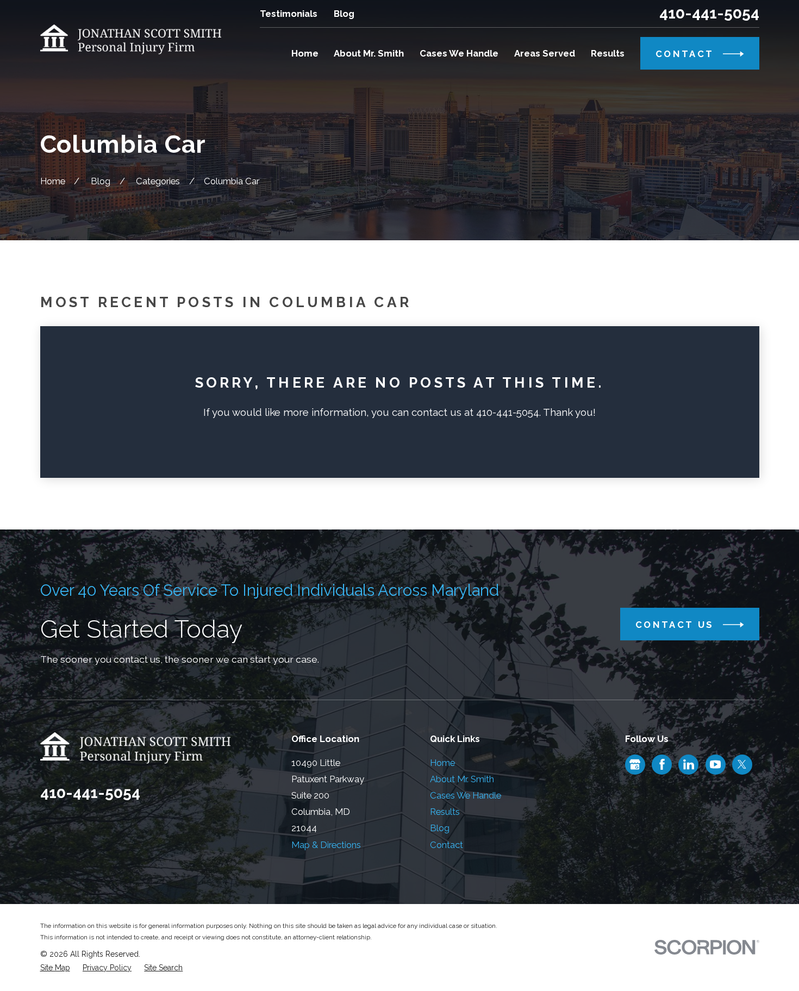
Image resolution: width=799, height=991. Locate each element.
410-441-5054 (709, 13)
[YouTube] (715, 764)
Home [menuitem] (305, 53)
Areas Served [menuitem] (544, 53)
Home (442, 762)
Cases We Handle (465, 795)
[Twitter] (741, 764)
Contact (446, 844)
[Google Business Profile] (634, 764)
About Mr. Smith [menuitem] (369, 53)
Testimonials (288, 13)
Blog (344, 13)
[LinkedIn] (688, 764)
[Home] (131, 39)
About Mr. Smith (462, 779)
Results (445, 811)
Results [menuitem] (608, 53)
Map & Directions (326, 844)
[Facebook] (662, 764)
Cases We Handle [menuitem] (459, 53)
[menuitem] (55, 968)
